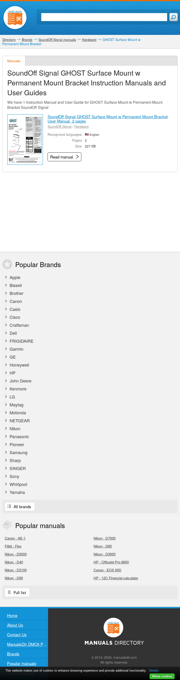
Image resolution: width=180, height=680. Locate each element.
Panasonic (18, 436)
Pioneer (16, 444)
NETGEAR (19, 420)
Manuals (13, 60)
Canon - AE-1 (15, 538)
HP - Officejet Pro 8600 (111, 561)
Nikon (14, 428)
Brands (13, 654)
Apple (14, 277)
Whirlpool (17, 484)
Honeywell (18, 365)
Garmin (15, 349)
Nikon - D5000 (16, 553)
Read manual (62, 157)
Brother (15, 293)
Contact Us (17, 634)
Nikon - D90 (14, 577)
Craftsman (18, 325)
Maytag (15, 404)
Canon (15, 301)
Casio (14, 309)
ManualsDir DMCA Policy (27, 644)
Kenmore (17, 389)
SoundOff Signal (59, 126)
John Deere (19, 381)
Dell (12, 333)
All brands (21, 506)
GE (12, 357)
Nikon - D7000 (105, 538)
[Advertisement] (90, 212)
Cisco (14, 317)
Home (12, 615)
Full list (19, 592)
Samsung (17, 452)
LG (11, 396)
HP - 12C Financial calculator (116, 577)
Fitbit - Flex (13, 546)
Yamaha (16, 492)
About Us (15, 625)
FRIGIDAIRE (21, 341)
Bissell (15, 285)
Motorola (17, 412)
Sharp (14, 460)
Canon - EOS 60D (107, 569)
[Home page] (15, 17)
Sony (13, 476)
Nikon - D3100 (16, 569)
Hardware (81, 126)
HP (11, 373)
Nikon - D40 (14, 561)
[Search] (173, 17)
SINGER (17, 468)
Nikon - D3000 (105, 553)
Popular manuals (21, 663)
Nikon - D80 (103, 546)
